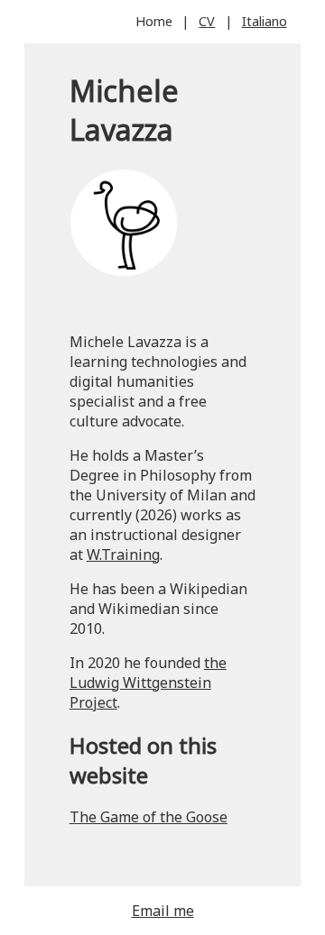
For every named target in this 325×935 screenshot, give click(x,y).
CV (207, 21)
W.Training (123, 554)
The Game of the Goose (149, 817)
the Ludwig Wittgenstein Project (148, 682)
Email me (163, 911)
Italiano (264, 21)
